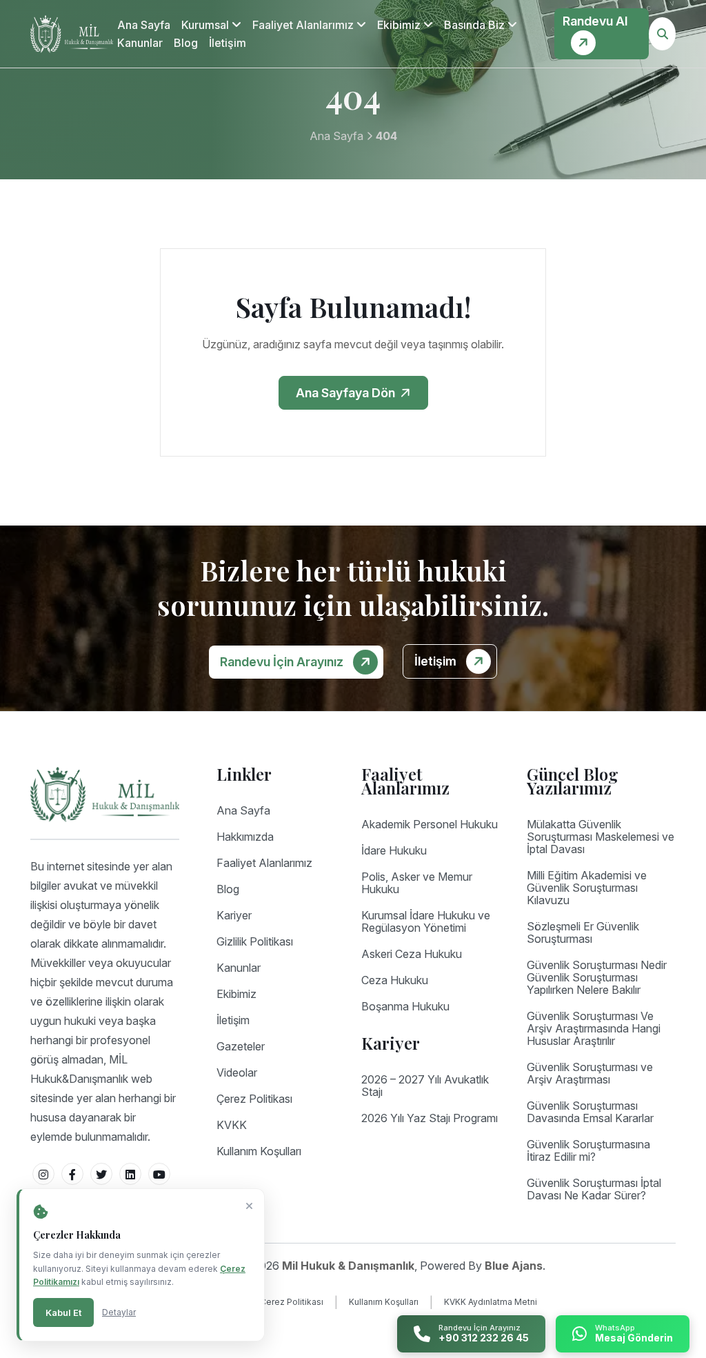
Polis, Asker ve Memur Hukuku (416, 883)
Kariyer (234, 915)
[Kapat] (249, 1206)
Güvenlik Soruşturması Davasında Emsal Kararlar (590, 1112)
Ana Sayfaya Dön (347, 393)
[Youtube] (159, 1174)
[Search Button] (662, 33)
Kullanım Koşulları (258, 1151)
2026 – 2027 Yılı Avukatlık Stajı (425, 1085)
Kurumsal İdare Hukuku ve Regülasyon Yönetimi (425, 921)
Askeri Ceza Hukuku (411, 954)
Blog (186, 43)
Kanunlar (140, 43)
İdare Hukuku (394, 850)
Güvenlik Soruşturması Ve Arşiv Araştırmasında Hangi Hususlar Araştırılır (593, 1028)
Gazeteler (240, 1046)
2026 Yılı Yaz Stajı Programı (429, 1118)
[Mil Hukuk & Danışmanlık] (71, 34)
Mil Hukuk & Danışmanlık (348, 1265)
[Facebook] (72, 1174)
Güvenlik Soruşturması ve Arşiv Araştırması (590, 1073)
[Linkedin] (130, 1174)
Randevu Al (595, 21)
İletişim (227, 43)
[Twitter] (101, 1174)
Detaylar (119, 1312)
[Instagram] (43, 1174)
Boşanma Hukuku (405, 1006)
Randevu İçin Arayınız (283, 662)
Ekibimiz (400, 25)
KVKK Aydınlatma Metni (490, 1302)
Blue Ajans (514, 1265)
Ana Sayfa (143, 25)
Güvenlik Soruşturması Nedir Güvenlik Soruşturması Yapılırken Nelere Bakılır (597, 977)
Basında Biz (475, 25)
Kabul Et (63, 1312)
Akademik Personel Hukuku (429, 824)
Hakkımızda (245, 836)
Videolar (236, 1072)
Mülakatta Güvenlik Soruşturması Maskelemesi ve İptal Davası (600, 836)
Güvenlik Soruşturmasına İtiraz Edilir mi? (588, 1150)
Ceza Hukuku (394, 980)
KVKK (231, 1125)
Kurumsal (206, 25)
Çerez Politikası (254, 1099)
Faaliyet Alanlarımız (304, 25)
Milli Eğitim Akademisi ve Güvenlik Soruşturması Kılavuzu (587, 887)
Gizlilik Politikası (254, 941)
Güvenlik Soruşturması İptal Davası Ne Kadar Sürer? (594, 1189)
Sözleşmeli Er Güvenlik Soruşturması (583, 932)
